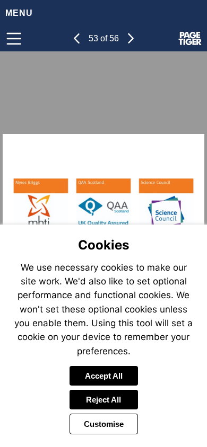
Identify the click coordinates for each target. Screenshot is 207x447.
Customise (104, 423)
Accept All (104, 375)
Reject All (103, 399)
